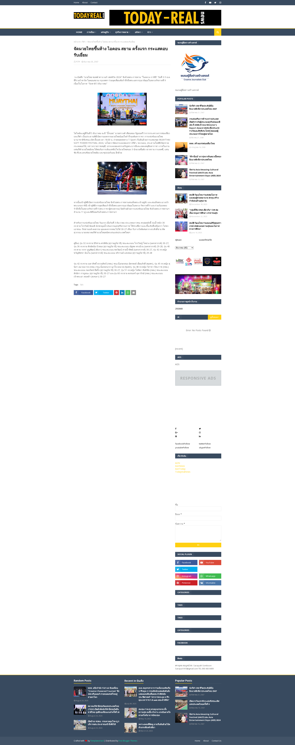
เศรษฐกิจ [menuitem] (105, 32)
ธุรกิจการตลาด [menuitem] (121, 32)
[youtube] (210, 2)
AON (78, 61)
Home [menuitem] (79, 32)
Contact (94, 2)
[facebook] (205, 2)
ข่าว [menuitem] (149, 32)
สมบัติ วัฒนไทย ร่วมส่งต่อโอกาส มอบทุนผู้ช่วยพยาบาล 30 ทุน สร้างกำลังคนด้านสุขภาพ (204, 197)
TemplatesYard (97, 740)
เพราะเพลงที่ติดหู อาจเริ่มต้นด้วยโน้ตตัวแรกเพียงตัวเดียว (154, 726)
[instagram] (220, 2)
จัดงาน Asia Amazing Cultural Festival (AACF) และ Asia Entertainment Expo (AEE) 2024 (204, 172)
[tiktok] (210, 569)
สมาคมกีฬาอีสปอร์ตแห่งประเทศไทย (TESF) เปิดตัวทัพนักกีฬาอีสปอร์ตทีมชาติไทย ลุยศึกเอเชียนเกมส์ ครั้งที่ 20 (103, 709)
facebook (182, 443)
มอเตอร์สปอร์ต (205, 239)
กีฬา (83, 41)
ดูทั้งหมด (214, 317)
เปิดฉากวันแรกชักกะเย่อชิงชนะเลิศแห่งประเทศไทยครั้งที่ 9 (204, 702)
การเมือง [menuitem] (90, 32)
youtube (182, 447)
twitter (205, 443)
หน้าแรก (77, 41)
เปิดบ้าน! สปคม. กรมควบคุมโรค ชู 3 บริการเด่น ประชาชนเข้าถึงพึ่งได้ (103, 723)
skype (204, 447)
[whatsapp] (210, 576)
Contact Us (216, 740)
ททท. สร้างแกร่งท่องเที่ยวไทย (202, 143)
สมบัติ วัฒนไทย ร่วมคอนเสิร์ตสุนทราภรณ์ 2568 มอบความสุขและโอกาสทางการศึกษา (205, 226)
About (85, 2)
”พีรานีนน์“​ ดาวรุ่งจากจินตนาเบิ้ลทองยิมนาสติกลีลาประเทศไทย (205, 158)
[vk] (210, 582)
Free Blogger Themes (128, 740)
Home (76, 2)
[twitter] (215, 2)
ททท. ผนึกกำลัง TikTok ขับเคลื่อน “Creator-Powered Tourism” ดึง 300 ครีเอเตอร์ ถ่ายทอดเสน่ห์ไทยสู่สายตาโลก (103, 692)
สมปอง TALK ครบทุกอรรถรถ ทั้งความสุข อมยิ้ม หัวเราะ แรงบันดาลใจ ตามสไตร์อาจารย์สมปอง (155, 712)
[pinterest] (186, 582)
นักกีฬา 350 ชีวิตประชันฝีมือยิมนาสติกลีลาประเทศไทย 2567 (203, 107)
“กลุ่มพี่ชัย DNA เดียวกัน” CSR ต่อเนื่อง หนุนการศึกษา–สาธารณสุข (203, 211)
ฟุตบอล (178, 239)
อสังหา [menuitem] (138, 32)
